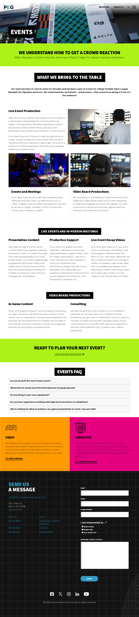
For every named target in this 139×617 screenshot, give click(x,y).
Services (12, 516)
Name (83, 488)
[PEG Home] (8, 8)
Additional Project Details (92, 540)
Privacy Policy (46, 531)
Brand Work (14, 527)
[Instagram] (69, 594)
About (42, 516)
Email (83, 499)
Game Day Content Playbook (49, 522)
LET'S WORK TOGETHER (68, 354)
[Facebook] (52, 594)
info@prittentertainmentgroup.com (27, 497)
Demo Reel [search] (105, 7)
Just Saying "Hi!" (90, 533)
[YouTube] (86, 594)
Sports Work (14, 520)
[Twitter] (60, 594)
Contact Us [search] (118, 7)
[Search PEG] (129, 7)
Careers (43, 527)
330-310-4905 (15, 509)
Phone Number (86, 510)
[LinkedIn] (77, 594)
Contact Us (14, 531)
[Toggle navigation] (134, 7)
